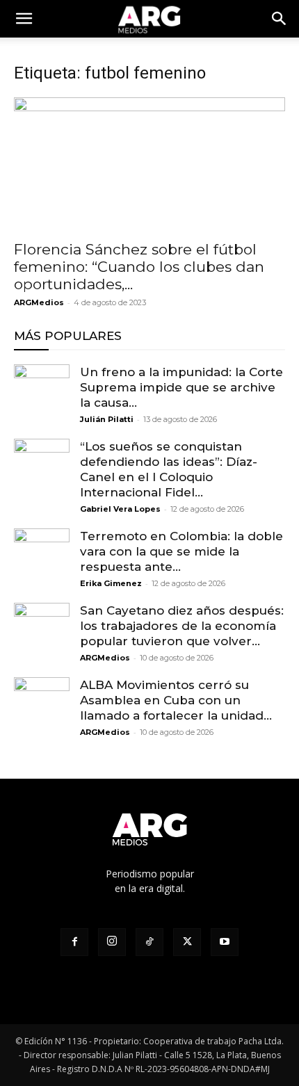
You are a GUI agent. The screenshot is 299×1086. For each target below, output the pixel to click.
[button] (279, 19)
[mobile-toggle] (23, 19)
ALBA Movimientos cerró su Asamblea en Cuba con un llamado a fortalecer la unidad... (176, 700)
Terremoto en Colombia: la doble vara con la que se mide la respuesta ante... (181, 551)
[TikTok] (149, 942)
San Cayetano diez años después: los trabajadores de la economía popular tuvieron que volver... (182, 625)
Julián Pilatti (107, 419)
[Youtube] (225, 942)
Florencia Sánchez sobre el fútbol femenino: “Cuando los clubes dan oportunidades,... (139, 267)
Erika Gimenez (111, 583)
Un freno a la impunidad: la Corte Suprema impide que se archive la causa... (181, 387)
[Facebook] (74, 942)
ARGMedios (39, 302)
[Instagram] (112, 942)
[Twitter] (187, 942)
